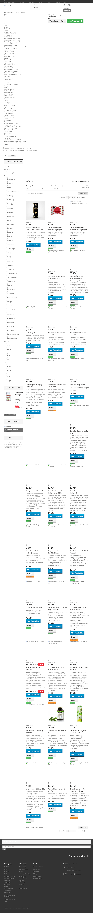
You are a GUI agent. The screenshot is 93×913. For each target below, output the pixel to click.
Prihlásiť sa (7, 0)
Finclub (10, 240)
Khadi (9, 257)
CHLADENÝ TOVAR (9, 37)
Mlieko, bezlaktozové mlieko (11, 71)
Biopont (10, 208)
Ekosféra (10, 232)
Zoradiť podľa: (30, 186)
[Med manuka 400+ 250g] (35, 590)
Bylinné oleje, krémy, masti (11, 123)
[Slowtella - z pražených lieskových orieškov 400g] (79, 473)
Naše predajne (12, 421)
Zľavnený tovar (13, 388)
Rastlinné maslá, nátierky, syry (12, 38)
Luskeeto (10, 261)
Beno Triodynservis (13, 191)
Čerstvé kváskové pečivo (10, 32)
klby (16, 447)
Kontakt (21, 871)
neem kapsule (17, 442)
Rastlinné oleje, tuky (9, 64)
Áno (9, 349)
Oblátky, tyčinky (8, 95)
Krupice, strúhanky (9, 53)
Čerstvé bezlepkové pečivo (11, 33)
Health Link (11, 249)
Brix (9, 220)
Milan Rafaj (11, 281)
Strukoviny (6, 58)
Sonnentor (10, 326)
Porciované (7, 102)
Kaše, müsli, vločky (9, 51)
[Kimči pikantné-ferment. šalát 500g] (79, 315)
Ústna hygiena (7, 133)
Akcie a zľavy (22, 866)
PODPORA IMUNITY (9, 125)
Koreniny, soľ (7, 61)
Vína (5, 107)
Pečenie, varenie (8, 63)
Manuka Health (12, 273)
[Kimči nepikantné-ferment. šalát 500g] (57, 315)
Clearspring (11, 224)
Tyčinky (6, 87)
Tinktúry (6, 118)
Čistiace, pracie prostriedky (11, 136)
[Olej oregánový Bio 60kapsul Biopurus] (79, 259)
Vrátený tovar (37, 869)
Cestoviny (6, 55)
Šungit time (11, 330)
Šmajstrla (10, 322)
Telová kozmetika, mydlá (10, 128)
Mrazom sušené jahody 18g (35, 789)
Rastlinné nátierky (8, 66)
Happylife (10, 244)
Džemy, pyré (7, 76)
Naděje (9, 285)
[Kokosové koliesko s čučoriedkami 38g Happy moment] (79, 210)
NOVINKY (6, 27)
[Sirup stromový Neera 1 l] (79, 367)
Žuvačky (6, 81)
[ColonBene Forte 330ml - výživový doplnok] (79, 590)
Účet (35, 864)
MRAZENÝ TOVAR (9, 878)
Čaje (5, 99)
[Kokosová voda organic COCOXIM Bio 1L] (79, 713)
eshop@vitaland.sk (75, 874)
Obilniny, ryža (7, 50)
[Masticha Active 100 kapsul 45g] (57, 713)
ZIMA (5, 901)
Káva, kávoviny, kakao (10, 97)
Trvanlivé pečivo (8, 35)
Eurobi (9, 236)
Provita (9, 306)
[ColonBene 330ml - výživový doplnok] (35, 533)
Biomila (10, 204)
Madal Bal (10, 265)
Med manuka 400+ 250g (34, 607)
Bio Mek (10, 196)
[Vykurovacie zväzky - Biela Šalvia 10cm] (57, 367)
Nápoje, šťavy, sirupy (9, 105)
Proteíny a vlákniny (9, 115)
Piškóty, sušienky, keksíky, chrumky (13, 84)
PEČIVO (6, 30)
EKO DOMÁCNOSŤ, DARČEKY (12, 139)
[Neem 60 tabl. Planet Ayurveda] (35, 650)
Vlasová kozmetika (9, 130)
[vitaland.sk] (17, 8)
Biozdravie (10, 216)
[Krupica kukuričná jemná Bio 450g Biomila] (57, 533)
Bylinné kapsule (8, 120)
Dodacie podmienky (24, 873)
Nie (8, 345)
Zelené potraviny (8, 113)
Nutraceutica (11, 289)
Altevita (9, 187)
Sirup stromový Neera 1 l (78, 385)
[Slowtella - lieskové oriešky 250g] (79, 414)
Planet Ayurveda (12, 297)
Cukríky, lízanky (8, 79)
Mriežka (82, 187)
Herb (9, 253)
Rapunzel (10, 314)
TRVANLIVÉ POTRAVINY (11, 48)
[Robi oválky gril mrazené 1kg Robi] (57, 771)
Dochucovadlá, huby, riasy (11, 60)
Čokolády (6, 82)
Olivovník (10, 293)
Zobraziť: (54, 186)
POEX (9, 302)
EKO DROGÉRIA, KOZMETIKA (12, 126)
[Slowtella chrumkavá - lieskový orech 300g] (57, 473)
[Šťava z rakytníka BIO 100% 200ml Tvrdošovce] (35, 210)
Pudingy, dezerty (8, 86)
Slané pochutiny (8, 91)
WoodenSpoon (12, 338)
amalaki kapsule (8, 444)
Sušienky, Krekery (8, 92)
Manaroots (10, 269)
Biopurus (10, 212)
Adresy (35, 873)
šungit (12, 442)
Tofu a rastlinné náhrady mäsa (12, 40)
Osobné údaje (37, 876)
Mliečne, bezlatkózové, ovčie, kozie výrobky (15, 46)
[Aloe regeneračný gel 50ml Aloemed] (79, 650)
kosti (13, 447)
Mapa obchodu (23, 888)
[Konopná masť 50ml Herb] (35, 473)
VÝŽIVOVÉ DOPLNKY (10, 110)
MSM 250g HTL (31, 333)
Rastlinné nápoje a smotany (11, 69)
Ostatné (6, 144)
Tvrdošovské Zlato (13, 334)
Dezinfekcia (7, 138)
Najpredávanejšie (23, 869)
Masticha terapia (12, 277)
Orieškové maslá (8, 68)
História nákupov (38, 866)
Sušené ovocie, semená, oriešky (12, 74)
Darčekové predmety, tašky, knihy (13, 143)
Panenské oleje (8, 121)
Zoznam (87, 187)
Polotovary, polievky (9, 108)
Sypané (6, 100)
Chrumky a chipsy (8, 94)
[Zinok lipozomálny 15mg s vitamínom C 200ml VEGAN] (79, 771)
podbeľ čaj (9, 447)
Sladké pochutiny (8, 77)
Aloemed (10, 183)
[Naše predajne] (13, 426)
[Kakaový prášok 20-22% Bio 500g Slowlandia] (57, 590)
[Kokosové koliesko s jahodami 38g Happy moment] (57, 210)
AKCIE (5, 25)
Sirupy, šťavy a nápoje (10, 117)
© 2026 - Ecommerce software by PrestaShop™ (16, 908)
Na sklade (10, 173)
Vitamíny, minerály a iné (10, 112)
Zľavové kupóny (37, 878)
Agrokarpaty (11, 179)
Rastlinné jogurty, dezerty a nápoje (13, 42)
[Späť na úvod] (5, 156)
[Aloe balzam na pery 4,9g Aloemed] (35, 713)
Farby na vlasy (8, 131)
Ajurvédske (7, 104)
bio (5, 442)
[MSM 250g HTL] (35, 315)
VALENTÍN (7, 893)
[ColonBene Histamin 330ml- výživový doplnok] (57, 259)
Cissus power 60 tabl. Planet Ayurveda (19, 394)
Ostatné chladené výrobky (11, 45)
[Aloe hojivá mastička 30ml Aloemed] (79, 533)
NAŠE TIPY (7, 29)
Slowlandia (11, 318)
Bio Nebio (10, 200)
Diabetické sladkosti (9, 89)
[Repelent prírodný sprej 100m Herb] (35, 367)
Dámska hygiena (8, 135)
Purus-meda (11, 310)
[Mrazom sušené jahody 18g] (35, 771)
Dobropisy (36, 871)
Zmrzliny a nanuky (9, 43)
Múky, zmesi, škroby (9, 56)
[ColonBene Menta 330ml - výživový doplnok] (57, 650)
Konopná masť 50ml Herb (34, 491)
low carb (8, 442)
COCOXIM (10, 228)
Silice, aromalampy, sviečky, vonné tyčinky (15, 141)
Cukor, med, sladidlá (9, 73)
